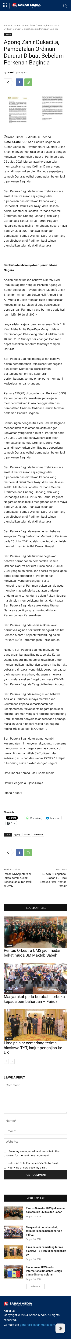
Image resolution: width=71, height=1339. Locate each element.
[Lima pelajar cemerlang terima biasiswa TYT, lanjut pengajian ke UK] (35, 1025)
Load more (34, 1286)
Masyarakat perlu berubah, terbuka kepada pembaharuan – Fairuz (34, 999)
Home (7, 25)
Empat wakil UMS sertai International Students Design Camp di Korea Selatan (44, 1271)
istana (27, 834)
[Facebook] (19, 82)
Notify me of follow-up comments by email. (33, 1163)
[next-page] (12, 1061)
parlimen (38, 834)
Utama (16, 25)
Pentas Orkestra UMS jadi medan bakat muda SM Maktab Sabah (33, 953)
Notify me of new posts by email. (27, 1167)
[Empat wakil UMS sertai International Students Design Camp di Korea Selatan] (13, 1272)
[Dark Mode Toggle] (60, 1328)
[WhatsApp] (28, 82)
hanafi (10, 72)
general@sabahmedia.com (37, 1325)
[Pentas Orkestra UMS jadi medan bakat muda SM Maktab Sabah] (35, 932)
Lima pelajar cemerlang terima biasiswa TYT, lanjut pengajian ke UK (33, 1048)
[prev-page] (6, 1061)
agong (17, 834)
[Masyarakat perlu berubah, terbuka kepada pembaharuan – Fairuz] (35, 979)
